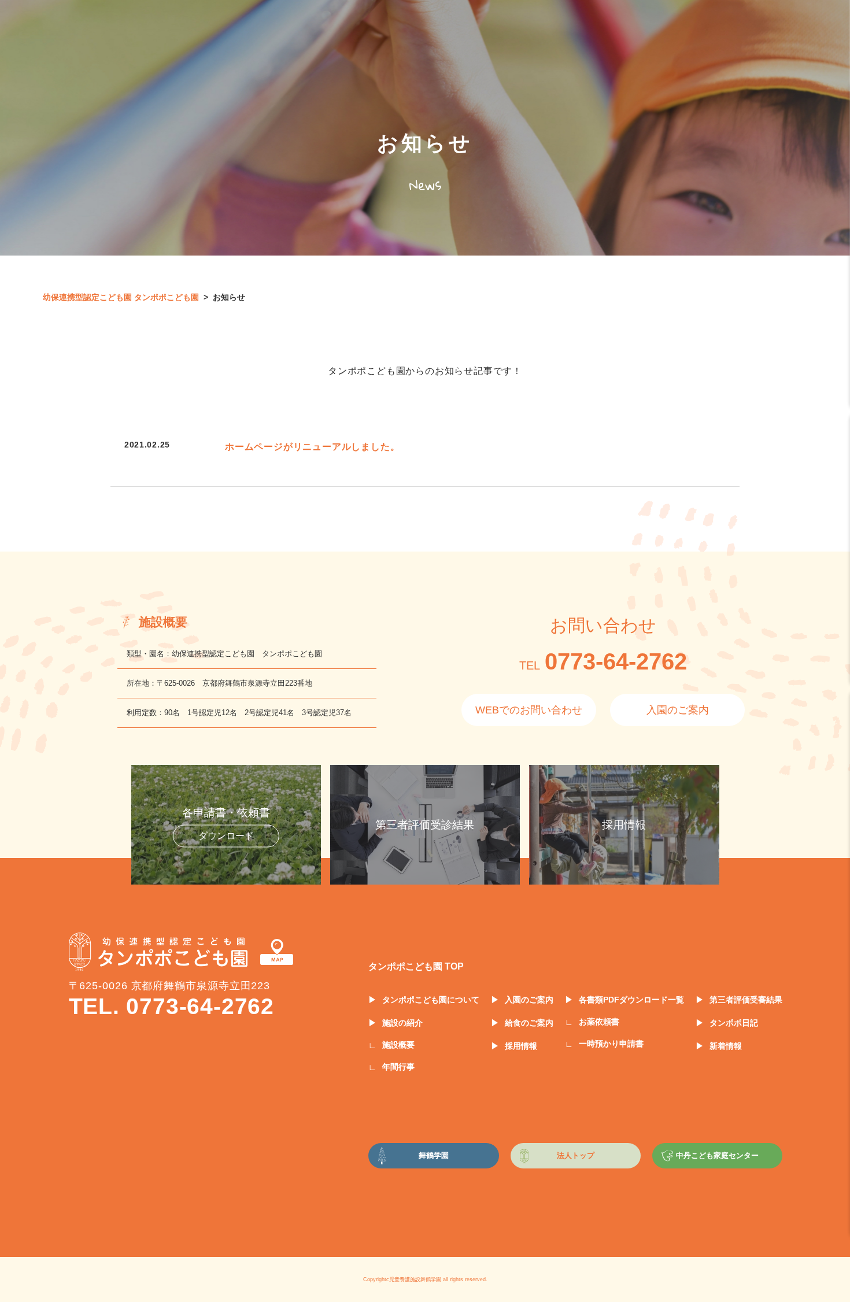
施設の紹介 (402, 1022)
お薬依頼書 (599, 1021)
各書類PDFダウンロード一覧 (631, 999)
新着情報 (725, 1046)
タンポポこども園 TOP (416, 966)
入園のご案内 (677, 710)
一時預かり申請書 (611, 1043)
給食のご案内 (529, 1022)
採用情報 (521, 1046)
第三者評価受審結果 (745, 999)
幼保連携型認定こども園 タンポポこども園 (121, 297)
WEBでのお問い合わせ (528, 710)
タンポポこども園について (430, 999)
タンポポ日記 (733, 1022)
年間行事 (398, 1066)
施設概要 (398, 1044)
